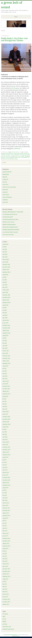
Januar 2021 (5, 414)
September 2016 (6, 546)
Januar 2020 (5, 444)
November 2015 (6, 571)
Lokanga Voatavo (14, 156)
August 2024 (5, 305)
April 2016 (5, 558)
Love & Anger (21, 156)
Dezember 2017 (6, 508)
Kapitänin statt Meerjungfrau (9, 224)
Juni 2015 (5, 584)
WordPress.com (15, 636)
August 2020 (5, 427)
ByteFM (4, 621)
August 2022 (5, 366)
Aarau (26, 152)
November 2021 (6, 388)
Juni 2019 (5, 462)
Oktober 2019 (6, 452)
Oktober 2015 (6, 574)
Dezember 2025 (6, 264)
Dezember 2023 (6, 325)
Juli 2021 (4, 399)
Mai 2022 (5, 373)
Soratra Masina (24, 157)
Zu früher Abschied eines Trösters (10, 219)
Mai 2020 (5, 434)
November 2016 (6, 541)
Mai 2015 (5, 586)
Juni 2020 (5, 432)
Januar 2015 (5, 596)
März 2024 (5, 317)
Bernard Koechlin (9, 153)
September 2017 (6, 515)
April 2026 (5, 254)
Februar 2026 (6, 259)
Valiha (16, 158)
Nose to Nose (6, 194)
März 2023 (5, 348)
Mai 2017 (5, 525)
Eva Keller (8, 154)
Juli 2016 (4, 551)
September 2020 (6, 424)
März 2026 (5, 257)
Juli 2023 (4, 338)
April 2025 (5, 285)
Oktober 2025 (6, 269)
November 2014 (6, 601)
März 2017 (5, 530)
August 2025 (5, 274)
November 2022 (6, 358)
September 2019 (6, 454)
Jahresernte (5, 189)
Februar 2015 (6, 594)
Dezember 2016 (6, 538)
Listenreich (5, 192)
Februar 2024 (6, 320)
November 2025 (6, 267)
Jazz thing (5, 624)
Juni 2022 (5, 371)
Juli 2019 (4, 459)
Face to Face (16, 152)
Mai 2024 (5, 312)
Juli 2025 (4, 277)
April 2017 (5, 528)
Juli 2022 (4, 368)
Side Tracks (5, 202)
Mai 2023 (5, 343)
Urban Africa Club (7, 626)
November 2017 (6, 510)
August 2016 (5, 548)
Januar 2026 (5, 262)
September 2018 (6, 485)
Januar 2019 (5, 475)
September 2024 (6, 302)
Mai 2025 (5, 282)
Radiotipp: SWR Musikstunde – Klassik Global (13, 212)
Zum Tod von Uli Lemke (8, 234)
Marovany (3, 157)
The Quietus (5, 614)
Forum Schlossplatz (15, 154)
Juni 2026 (5, 249)
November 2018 (6, 480)
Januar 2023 (5, 353)
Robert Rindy (17, 157)
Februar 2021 (6, 411)
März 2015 (5, 591)
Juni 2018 (5, 492)
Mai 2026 (5, 252)
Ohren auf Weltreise (7, 197)
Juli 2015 (4, 581)
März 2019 (5, 470)
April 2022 (5, 376)
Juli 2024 (4, 307)
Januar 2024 (5, 323)
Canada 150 (5, 179)
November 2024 (6, 297)
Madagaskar (27, 156)
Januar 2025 (5, 292)
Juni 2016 (5, 553)
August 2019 (5, 457)
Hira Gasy (22, 154)
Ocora (7, 157)
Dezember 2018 (6, 477)
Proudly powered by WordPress (10, 634)
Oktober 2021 (6, 391)
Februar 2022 (6, 381)
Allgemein (10, 152)
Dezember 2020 (6, 416)
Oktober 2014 (6, 604)
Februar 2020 (6, 442)
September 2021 (6, 394)
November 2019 (6, 449)
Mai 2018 (5, 495)
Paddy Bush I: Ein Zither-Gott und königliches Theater (14, 39)
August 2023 (5, 335)
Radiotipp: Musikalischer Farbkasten (11, 229)
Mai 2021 (5, 404)
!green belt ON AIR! (7, 172)
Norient (4, 619)
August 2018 (5, 487)
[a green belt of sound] (16, 27)
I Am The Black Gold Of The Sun (10, 214)
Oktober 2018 (6, 482)
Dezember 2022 (6, 356)
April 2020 (5, 437)
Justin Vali (3, 156)
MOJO (4, 616)
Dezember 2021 (6, 386)
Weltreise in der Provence (8, 222)
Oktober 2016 (6, 543)
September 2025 (6, 272)
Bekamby (3, 153)
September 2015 (6, 576)
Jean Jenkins (27, 154)
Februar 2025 (6, 290)
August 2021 (5, 396)
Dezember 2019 (6, 447)
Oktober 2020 (6, 421)
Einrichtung (14, 88)
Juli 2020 (4, 429)
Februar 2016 (6, 563)
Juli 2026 (4, 246)
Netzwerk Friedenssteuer (8, 629)
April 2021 (5, 406)
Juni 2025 (5, 279)
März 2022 (5, 378)
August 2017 (5, 518)
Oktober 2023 (6, 330)
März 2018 (5, 500)
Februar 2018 (6, 503)
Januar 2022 (5, 383)
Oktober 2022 (6, 361)
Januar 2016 (5, 566)
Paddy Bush (11, 157)
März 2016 (5, 561)
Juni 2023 (5, 340)
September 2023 (6, 333)
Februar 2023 (6, 350)
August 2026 (5, 244)
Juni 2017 (5, 523)
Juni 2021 (5, 401)
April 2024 (5, 315)
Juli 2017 (4, 520)
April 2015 (5, 589)
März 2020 (5, 439)
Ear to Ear (5, 182)
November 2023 (6, 328)
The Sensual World (10, 158)
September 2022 (6, 363)
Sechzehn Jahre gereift (8, 217)
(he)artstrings (6, 174)
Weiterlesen (18, 148)
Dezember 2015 (6, 569)
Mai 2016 (5, 556)
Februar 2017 (6, 533)
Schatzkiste (5, 199)
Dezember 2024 (6, 295)
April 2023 (5, 345)
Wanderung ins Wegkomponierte (10, 227)
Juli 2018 (4, 490)
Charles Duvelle (17, 153)
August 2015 (5, 579)
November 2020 (6, 419)
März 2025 (5, 287)
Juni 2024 (5, 310)
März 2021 (5, 409)
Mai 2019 (5, 465)
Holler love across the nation (9, 187)
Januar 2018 (5, 505)
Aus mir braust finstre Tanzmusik (10, 232)
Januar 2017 (5, 536)
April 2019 (5, 467)
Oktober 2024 (6, 300)
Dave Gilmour (24, 153)
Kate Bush (8, 156)
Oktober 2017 (6, 513)
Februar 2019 (6, 472)
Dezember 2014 (6, 599)
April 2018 (5, 498)
